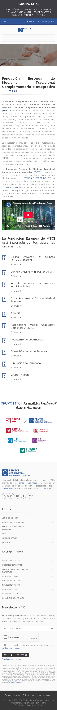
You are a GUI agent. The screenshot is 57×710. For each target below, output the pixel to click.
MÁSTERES (46, 9)
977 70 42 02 (34, 21)
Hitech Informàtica (34, 705)
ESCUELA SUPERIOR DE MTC (37, 178)
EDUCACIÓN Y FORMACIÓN (13, 522)
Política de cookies (13, 695)
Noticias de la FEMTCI (12, 581)
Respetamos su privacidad (11, 659)
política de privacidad (11, 648)
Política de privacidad (32, 695)
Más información (26, 59)
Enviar (6, 655)
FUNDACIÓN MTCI (14, 9)
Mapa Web (47, 695)
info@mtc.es (49, 21)
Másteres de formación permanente (13, 528)
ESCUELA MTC (31, 9)
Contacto (6, 542)
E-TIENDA (41, 15)
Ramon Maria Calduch (28, 483)
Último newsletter (11, 561)
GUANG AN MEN (9, 489)
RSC (4, 534)
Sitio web (15, 264)
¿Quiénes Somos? (10, 518)
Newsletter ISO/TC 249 (12, 594)
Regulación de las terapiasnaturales (15, 570)
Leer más (47, 489)
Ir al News (20, 655)
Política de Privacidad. (15, 682)
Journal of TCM (9, 538)
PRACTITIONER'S (41, 12)
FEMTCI (7, 110)
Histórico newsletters (13, 565)
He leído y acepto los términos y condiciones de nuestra (27, 646)
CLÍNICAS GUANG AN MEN (19, 12)
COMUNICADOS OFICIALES (13, 598)
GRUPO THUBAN (10, 187)
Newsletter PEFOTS (11, 585)
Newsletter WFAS (10, 576)
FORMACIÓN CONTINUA (22, 15)
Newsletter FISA (9, 589)
